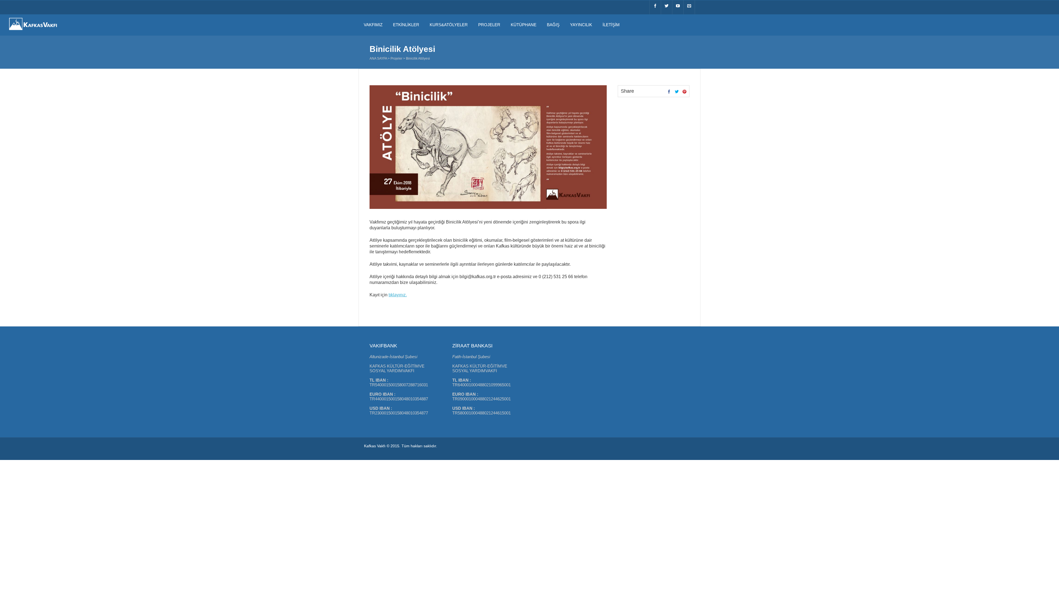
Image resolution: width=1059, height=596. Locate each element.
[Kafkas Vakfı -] (33, 30)
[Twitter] (666, 7)
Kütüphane (523, 24)
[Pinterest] (684, 92)
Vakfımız (373, 24)
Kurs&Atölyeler (449, 24)
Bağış (553, 24)
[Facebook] (655, 7)
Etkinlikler (406, 24)
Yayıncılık (581, 24)
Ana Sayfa (378, 58)
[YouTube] (677, 7)
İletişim (611, 24)
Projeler (489, 24)
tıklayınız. (398, 294)
